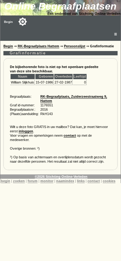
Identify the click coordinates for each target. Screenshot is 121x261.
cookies (109, 181)
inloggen (26, 131)
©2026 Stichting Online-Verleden (61, 176)
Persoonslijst (74, 46)
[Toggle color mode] (22, 21)
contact (70, 135)
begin (5, 181)
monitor (46, 181)
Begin (8, 22)
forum (33, 181)
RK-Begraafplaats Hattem (38, 46)
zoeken (19, 181)
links (81, 181)
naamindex (65, 181)
